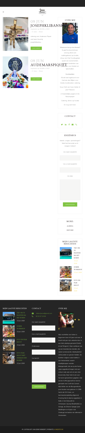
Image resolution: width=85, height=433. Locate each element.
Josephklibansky (48, 26)
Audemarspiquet (49, 65)
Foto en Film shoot (77, 283)
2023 (47, 29)
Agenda (70, 226)
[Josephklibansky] (15, 34)
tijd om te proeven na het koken (77, 253)
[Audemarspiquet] (15, 72)
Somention (58, 429)
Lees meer (36, 48)
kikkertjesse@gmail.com (44, 313)
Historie (70, 230)
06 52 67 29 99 (41, 316)
